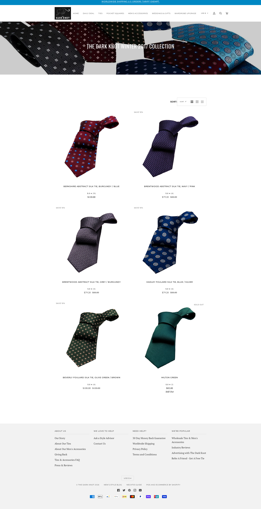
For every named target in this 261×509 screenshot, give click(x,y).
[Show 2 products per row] (192, 102)
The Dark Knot (86, 485)
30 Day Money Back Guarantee (149, 438)
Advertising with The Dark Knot (189, 453)
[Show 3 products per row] (197, 102)
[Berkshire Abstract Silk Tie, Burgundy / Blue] (91, 147)
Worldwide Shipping (143, 443)
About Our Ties (63, 443)
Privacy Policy (140, 449)
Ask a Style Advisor (104, 438)
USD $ (203, 13)
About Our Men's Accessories (70, 449)
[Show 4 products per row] (203, 102)
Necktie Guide (134, 485)
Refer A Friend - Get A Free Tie (188, 458)
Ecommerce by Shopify (168, 485)
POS (148, 485)
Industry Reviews (181, 447)
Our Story (60, 438)
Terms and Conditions (145, 454)
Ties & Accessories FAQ (67, 459)
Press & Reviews (63, 465)
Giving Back (61, 454)
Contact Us (100, 443)
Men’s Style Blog (113, 485)
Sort (182, 102)
